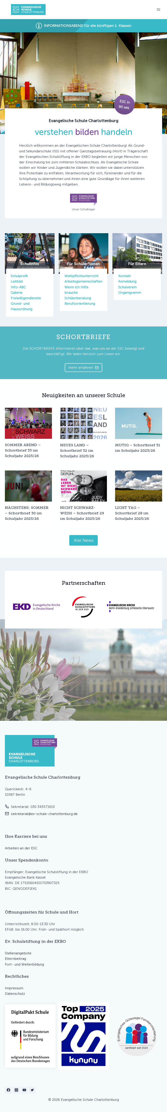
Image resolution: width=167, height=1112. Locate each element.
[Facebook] (8, 1090)
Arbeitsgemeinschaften (83, 281)
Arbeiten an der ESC (21, 848)
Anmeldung (127, 281)
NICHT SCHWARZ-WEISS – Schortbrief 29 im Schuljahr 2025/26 (82, 513)
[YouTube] (24, 1090)
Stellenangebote (18, 953)
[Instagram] (16, 1090)
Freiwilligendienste (26, 298)
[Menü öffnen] (158, 9)
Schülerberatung (78, 298)
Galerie (16, 292)
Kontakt (124, 276)
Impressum (14, 988)
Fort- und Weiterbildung (24, 964)
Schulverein (127, 287)
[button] (83, 26)
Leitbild (17, 281)
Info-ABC (18, 287)
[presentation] (28, 423)
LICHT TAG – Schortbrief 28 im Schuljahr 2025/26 (132, 513)
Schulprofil (19, 276)
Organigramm (129, 292)
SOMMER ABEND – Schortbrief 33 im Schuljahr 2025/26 (23, 450)
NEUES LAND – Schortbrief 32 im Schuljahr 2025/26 (77, 450)
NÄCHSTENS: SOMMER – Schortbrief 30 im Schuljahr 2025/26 (26, 513)
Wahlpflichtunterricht (82, 276)
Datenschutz (15, 994)
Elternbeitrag (15, 959)
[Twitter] (32, 1090)
